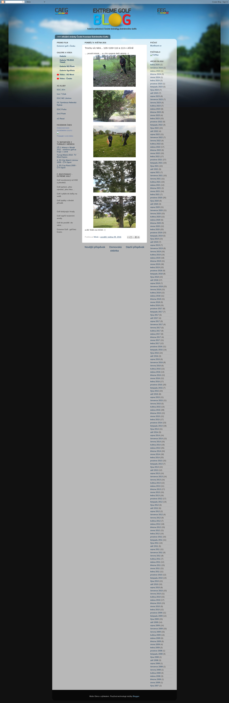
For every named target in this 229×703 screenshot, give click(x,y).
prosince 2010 (156, 575)
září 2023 (154, 93)
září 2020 (154, 204)
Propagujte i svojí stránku (65, 136)
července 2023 (156, 99)
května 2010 (155, 597)
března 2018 (155, 299)
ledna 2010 (155, 610)
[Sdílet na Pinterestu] (138, 237)
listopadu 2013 (156, 464)
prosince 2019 (156, 233)
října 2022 (154, 128)
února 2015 (155, 416)
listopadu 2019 (156, 236)
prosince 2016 (156, 347)
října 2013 (154, 467)
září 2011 (154, 546)
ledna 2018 (155, 305)
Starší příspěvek (135, 247)
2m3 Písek (61, 114)
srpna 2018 (155, 283)
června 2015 (155, 404)
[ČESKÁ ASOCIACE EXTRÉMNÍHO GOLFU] (58, 133)
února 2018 (155, 302)
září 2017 (154, 318)
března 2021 (155, 188)
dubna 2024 (155, 71)
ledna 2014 (155, 458)
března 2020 (155, 223)
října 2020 (154, 201)
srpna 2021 (155, 172)
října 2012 (154, 505)
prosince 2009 (156, 613)
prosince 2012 (156, 499)
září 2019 (154, 242)
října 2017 (154, 315)
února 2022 (155, 153)
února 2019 (155, 264)
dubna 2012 (155, 524)
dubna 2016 (155, 372)
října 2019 (154, 239)
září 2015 (154, 394)
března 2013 (155, 489)
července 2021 (156, 176)
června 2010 (155, 594)
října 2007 (154, 686)
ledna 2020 (155, 229)
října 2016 (154, 353)
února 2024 (155, 77)
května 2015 (155, 407)
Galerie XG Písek (67, 66)
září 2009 (154, 622)
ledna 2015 (155, 420)
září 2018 (154, 280)
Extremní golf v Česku (66, 46)
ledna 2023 (155, 119)
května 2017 (155, 331)
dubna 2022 (155, 147)
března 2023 (155, 112)
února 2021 (155, 191)
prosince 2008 (156, 651)
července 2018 (156, 287)
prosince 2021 (156, 160)
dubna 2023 (155, 109)
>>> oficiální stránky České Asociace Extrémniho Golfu (82, 37)
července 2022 (156, 137)
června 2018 (155, 290)
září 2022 (154, 131)
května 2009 (155, 635)
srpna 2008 (155, 663)
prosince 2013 (156, 461)
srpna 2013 (155, 473)
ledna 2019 (155, 267)
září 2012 (154, 508)
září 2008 (154, 660)
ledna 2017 (155, 343)
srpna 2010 (155, 588)
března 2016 (155, 375)
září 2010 (154, 584)
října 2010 (154, 581)
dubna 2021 (155, 185)
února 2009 (155, 644)
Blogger (136, 696)
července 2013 (156, 477)
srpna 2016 (155, 359)
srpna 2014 (155, 435)
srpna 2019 (155, 245)
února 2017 (155, 340)
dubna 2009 (155, 638)
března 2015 (155, 413)
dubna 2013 (155, 486)
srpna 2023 (155, 96)
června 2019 (155, 252)
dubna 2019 (155, 258)
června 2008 (155, 670)
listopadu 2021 (156, 163)
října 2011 (154, 543)
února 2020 (155, 226)
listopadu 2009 (156, 616)
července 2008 (156, 667)
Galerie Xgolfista (67, 70)
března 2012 (155, 527)
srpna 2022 (155, 134)
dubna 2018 (155, 296)
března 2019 (155, 261)
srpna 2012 (155, 511)
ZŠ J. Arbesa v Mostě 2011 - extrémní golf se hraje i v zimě (66, 150)
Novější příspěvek (95, 247)
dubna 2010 (155, 600)
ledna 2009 (155, 648)
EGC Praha (61, 109)
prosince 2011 (156, 537)
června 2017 (155, 328)
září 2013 (154, 470)
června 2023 (155, 103)
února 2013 (155, 492)
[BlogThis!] (131, 237)
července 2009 (156, 629)
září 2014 (154, 432)
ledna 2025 (155, 65)
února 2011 (155, 568)
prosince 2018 (156, 271)
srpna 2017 (155, 321)
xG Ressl (60, 119)
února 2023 (155, 115)
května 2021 (155, 182)
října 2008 (154, 657)
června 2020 (155, 214)
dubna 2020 (155, 220)
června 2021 (155, 179)
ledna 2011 (155, 572)
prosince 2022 (156, 122)
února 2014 (155, 454)
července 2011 (156, 553)
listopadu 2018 (156, 274)
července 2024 (156, 68)
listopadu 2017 (156, 312)
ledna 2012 (155, 534)
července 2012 (156, 515)
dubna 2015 (155, 410)
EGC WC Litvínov (64, 98)
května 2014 (155, 445)
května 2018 (155, 293)
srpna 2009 (155, 625)
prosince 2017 (156, 309)
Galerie (63, 56)
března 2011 (155, 565)
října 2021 (154, 166)
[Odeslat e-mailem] (128, 237)
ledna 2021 (155, 195)
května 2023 (155, 106)
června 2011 (155, 556)
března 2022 (155, 150)
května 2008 (155, 673)
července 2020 (156, 210)
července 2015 (156, 400)
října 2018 (154, 277)
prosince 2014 (156, 423)
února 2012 (155, 530)
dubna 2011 (155, 562)
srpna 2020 (155, 207)
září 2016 (154, 356)
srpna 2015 (155, 397)
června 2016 (155, 366)
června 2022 (155, 141)
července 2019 (156, 248)
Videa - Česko (66, 79)
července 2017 (156, 324)
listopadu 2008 (156, 654)
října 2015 (154, 391)
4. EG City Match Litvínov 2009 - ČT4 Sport (67, 161)
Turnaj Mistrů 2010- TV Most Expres (66, 156)
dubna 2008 (155, 676)
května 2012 (155, 521)
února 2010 (155, 606)
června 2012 (155, 518)
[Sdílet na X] (133, 237)
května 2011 (155, 559)
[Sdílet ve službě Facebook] (136, 237)
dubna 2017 (155, 334)
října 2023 (154, 90)
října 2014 (154, 429)
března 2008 (155, 679)
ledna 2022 (155, 157)
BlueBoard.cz (155, 46)
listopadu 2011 (156, 540)
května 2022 (155, 144)
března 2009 (155, 641)
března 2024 (155, 74)
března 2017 (155, 337)
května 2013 (155, 483)
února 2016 (155, 378)
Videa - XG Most (67, 75)
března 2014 (155, 451)
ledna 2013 (155, 496)
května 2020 (155, 217)
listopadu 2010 (156, 578)
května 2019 (155, 255)
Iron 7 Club (61, 94)
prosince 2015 (156, 385)
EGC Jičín (61, 90)
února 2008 (155, 683)
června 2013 (155, 480)
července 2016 (156, 362)
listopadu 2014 (156, 426)
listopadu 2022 (156, 125)
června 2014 (155, 442)
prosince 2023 (156, 84)
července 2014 (156, 439)
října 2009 (154, 619)
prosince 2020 (156, 198)
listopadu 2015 (156, 388)
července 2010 (156, 591)
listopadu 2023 (156, 87)
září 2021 (154, 169)
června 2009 (155, 632)
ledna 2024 (155, 81)
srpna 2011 (155, 549)
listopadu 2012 (156, 502)
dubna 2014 (155, 448)
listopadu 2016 (156, 350)
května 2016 (155, 369)
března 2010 (155, 603)
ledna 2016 (155, 382)
